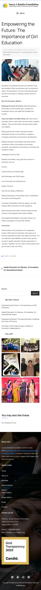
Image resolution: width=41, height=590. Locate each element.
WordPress (21, 585)
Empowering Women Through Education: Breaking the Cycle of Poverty (20, 320)
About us (5, 476)
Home (4, 471)
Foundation (12, 256)
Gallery (4, 490)
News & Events (7, 485)
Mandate (5, 480)
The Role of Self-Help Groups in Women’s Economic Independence (17, 327)
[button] (20, 13)
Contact (4, 507)
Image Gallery (7, 497)
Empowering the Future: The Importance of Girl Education (19, 306)
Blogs (4, 502)
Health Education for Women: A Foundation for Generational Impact (21, 268)
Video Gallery (7, 493)
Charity (6, 256)
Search (4, 289)
